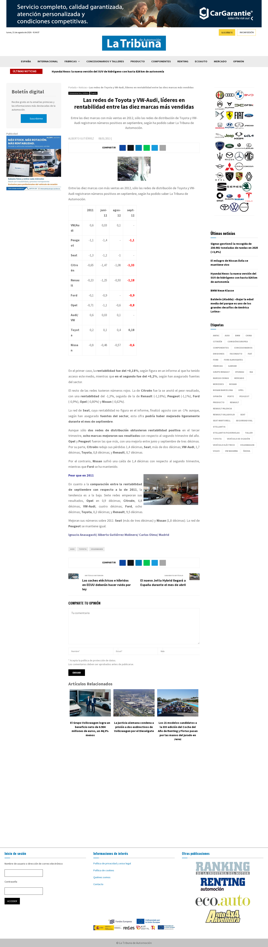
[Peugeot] (229, 180)
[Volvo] (243, 210)
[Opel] (219, 180)
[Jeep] (229, 139)
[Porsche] (239, 180)
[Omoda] (248, 170)
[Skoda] (246, 190)
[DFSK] (248, 109)
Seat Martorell (221, 420)
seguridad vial (244, 420)
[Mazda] (229, 160)
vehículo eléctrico (224, 445)
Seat (242, 414)
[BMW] (239, 98)
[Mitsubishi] (229, 170)
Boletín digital (28, 91)
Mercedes (218, 384)
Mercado (220, 61)
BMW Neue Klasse (222, 290)
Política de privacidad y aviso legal (112, 863)
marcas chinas (221, 378)
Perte (230, 396)
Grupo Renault (221, 372)
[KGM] (238, 139)
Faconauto (236, 353)
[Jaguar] (219, 139)
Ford (215, 359)
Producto (138, 61)
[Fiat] (239, 119)
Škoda (246, 451)
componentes (221, 347)
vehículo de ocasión (238, 438)
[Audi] (229, 98)
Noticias (83, 87)
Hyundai (239, 372)
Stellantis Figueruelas (226, 432)
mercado (239, 378)
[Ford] (248, 119)
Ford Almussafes (233, 359)
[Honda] (219, 129)
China (249, 335)
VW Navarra (231, 451)
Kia (251, 372)
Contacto (98, 884)
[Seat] (221, 190)
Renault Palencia (222, 408)
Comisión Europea (238, 341)
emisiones (218, 353)
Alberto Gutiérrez (81, 138)
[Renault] (248, 180)
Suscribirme (36, 118)
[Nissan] (239, 170)
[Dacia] (239, 109)
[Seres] (234, 190)
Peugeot (244, 396)
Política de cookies (103, 870)
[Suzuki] (239, 200)
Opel (241, 390)
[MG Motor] (248, 160)
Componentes (161, 61)
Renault (234, 402)
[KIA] (249, 139)
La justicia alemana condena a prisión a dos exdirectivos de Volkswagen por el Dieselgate (134, 727)
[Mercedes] (239, 160)
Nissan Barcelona (223, 390)
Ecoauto (201, 61)
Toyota (82, 549)
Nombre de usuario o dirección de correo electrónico (34, 863)
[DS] (219, 119)
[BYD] (248, 98)
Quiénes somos (101, 877)
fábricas (218, 366)
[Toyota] (224, 210)
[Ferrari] (229, 119)
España (26, 61)
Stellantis (219, 426)
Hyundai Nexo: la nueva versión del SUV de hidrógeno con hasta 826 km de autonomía (108, 71)
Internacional (48, 61)
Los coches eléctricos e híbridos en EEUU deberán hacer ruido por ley (106, 584)
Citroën (217, 341)
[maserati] (219, 160)
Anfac (216, 335)
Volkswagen (97, 549)
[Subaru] (229, 200)
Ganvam (232, 366)
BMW (237, 335)
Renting (182, 61)
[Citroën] (219, 109)
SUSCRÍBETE (227, 32)
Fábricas (71, 61)
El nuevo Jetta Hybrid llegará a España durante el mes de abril (163, 582)
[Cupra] (229, 109)
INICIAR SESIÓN (247, 32)
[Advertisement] (134, 796)
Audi (72, 549)
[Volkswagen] (234, 210)
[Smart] (219, 200)
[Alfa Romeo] (219, 98)
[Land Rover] (229, 149)
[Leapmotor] (239, 149)
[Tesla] (248, 200)
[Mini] (219, 170)
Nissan (233, 384)
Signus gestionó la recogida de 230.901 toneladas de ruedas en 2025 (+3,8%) (234, 248)
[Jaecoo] (248, 129)
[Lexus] (248, 149)
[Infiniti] (239, 129)
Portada (72, 87)
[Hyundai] (229, 129)
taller (249, 432)
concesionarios (243, 347)
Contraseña (11, 881)
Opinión (238, 61)
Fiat (250, 353)
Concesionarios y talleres (105, 61)
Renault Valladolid (224, 414)
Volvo (216, 451)
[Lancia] (219, 149)
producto (218, 402)
